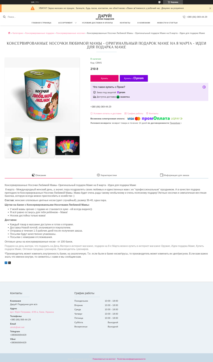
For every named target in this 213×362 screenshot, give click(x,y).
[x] (9, 263)
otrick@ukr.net (17, 327)
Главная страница (41, 23)
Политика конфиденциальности (131, 359)
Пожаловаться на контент (104, 359)
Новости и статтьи (167, 23)
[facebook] (6, 263)
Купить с (128, 78)
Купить (104, 78)
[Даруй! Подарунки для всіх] (105, 17)
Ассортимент (65, 23)
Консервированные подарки (39, 33)
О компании (143, 23)
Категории (17, 33)
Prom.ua (120, 356)
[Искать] (4, 17)
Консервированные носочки (70, 33)
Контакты (125, 23)
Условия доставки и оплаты (97, 23)
